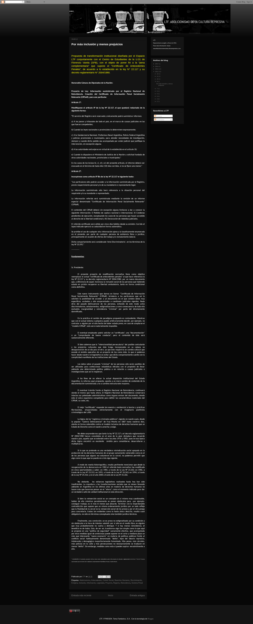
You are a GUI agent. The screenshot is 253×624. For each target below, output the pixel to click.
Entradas (159, 116)
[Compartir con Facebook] (106, 576)
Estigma (74, 583)
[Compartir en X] (104, 576)
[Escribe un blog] (101, 576)
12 (158, 74)
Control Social (108, 580)
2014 (157, 66)
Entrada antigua (137, 595)
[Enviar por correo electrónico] (99, 576)
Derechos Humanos (122, 580)
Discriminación (136, 580)
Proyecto (108, 583)
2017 (157, 64)
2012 (157, 71)
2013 (157, 69)
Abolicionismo (85, 580)
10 (158, 79)
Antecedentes (96, 580)
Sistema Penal (137, 583)
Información (91, 583)
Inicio (110, 595)
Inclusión (82, 583)
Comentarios (160, 119)
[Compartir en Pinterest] (109, 576)
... (71, 10)
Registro (116, 583)
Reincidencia (125, 583)
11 (158, 76)
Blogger (150, 619)
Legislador (100, 583)
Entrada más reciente (81, 595)
